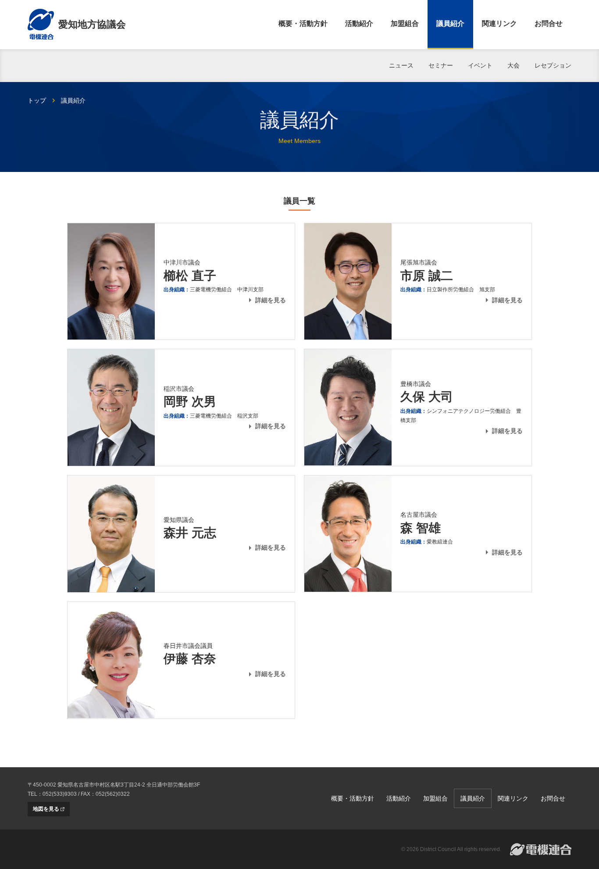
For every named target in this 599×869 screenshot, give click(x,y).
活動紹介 (359, 23)
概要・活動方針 (303, 23)
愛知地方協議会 (92, 24)
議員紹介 (450, 23)
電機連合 (540, 849)
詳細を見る (270, 300)
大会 (513, 65)
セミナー (440, 65)
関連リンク (499, 23)
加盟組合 (405, 23)
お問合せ (549, 23)
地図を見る (46, 809)
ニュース (401, 65)
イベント (480, 65)
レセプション (553, 65)
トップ (37, 100)
